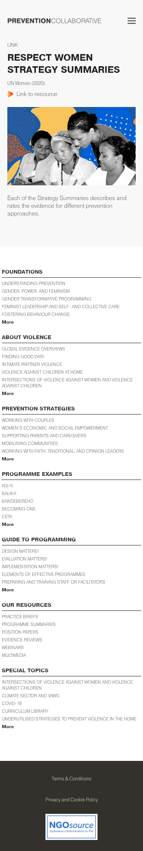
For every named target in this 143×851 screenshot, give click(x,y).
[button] (132, 20)
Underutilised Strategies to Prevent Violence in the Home (69, 719)
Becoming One (19, 509)
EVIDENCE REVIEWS (22, 639)
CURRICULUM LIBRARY (25, 711)
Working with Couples (28, 420)
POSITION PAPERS (20, 632)
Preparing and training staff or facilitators (53, 582)
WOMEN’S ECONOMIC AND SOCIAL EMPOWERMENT (55, 428)
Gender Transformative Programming (46, 299)
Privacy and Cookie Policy (71, 799)
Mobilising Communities (30, 443)
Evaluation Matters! (24, 559)
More (8, 322)
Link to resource (36, 93)
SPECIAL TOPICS (25, 670)
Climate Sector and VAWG (30, 695)
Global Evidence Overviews (33, 349)
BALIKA (9, 493)
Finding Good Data (23, 356)
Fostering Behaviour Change (36, 314)
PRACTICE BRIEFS (20, 616)
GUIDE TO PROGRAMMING (39, 539)
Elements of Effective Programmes (43, 574)
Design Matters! (20, 551)
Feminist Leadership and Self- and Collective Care (61, 306)
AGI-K (7, 485)
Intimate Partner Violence (32, 364)
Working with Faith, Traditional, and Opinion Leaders (63, 451)
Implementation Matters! (30, 566)
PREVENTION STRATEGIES (38, 409)
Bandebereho (17, 501)
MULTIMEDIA (14, 655)
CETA (7, 516)
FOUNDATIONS (22, 272)
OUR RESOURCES (26, 605)
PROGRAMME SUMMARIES (29, 624)
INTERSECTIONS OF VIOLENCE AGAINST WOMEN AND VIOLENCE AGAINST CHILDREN (67, 685)
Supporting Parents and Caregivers (44, 435)
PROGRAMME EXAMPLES (37, 474)
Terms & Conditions (71, 778)
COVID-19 (12, 703)
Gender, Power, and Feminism (36, 291)
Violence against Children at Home (42, 372)
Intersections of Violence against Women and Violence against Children (67, 382)
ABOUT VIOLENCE (26, 337)
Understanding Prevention (33, 283)
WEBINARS (13, 647)
